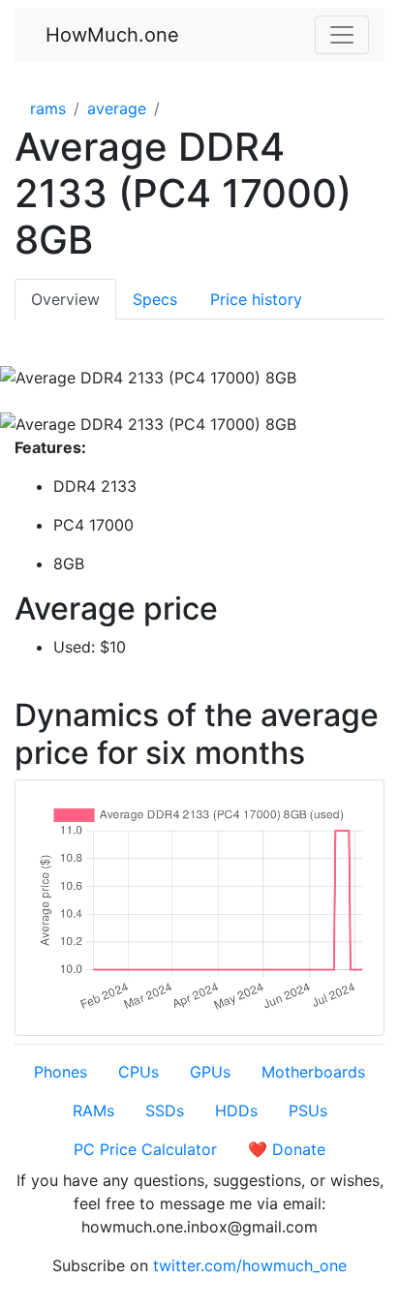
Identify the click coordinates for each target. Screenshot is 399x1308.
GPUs (210, 1071)
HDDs (236, 1110)
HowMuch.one (112, 34)
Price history (256, 299)
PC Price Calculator (145, 1149)
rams (48, 108)
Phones (60, 1071)
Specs (155, 299)
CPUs (138, 1071)
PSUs (308, 1110)
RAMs (93, 1110)
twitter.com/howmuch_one (250, 1265)
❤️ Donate (286, 1149)
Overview (65, 299)
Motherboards (313, 1071)
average (116, 108)
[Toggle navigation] (342, 34)
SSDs (164, 1110)
